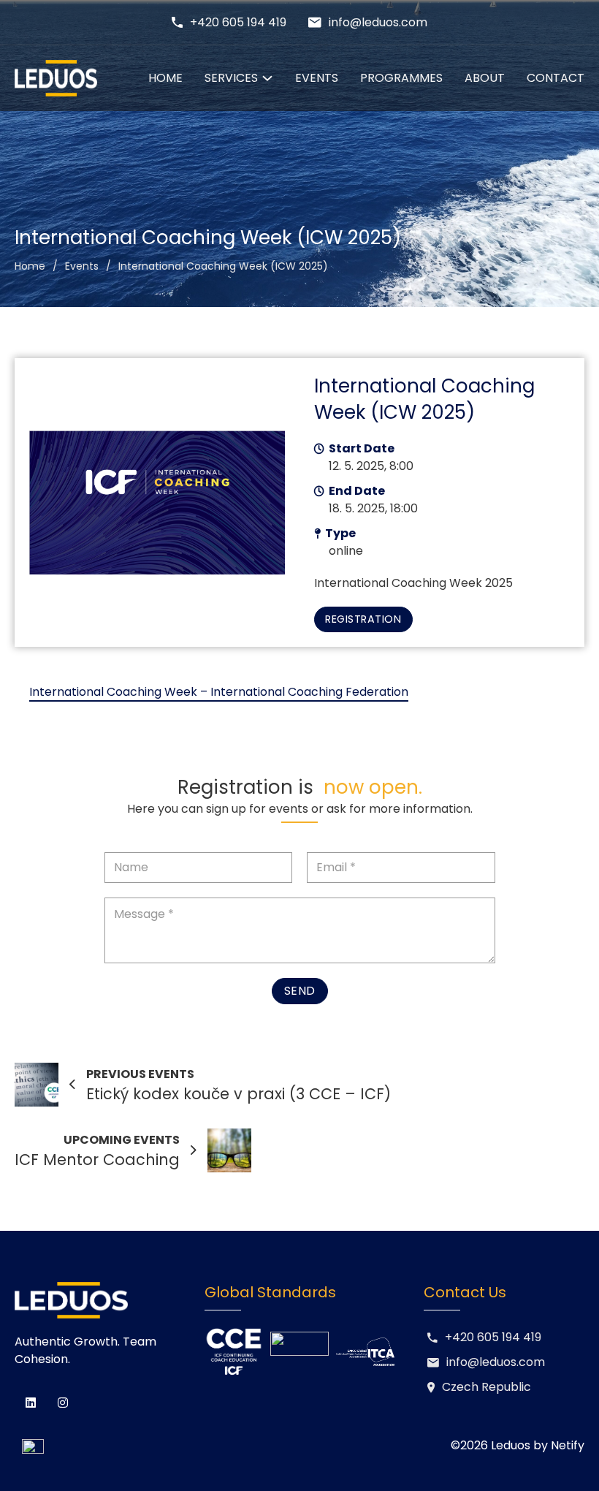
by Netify (558, 1445)
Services (231, 77)
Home (165, 77)
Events (316, 77)
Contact (555, 77)
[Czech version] (29, 1445)
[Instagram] (63, 1402)
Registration (363, 619)
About (485, 77)
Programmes (401, 77)
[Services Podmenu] (267, 78)
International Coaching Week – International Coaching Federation (218, 691)
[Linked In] (31, 1402)
